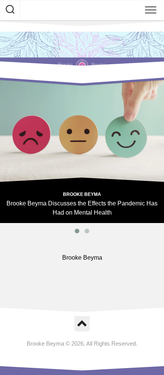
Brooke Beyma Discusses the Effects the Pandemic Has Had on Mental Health (82, 208)
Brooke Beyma (82, 194)
